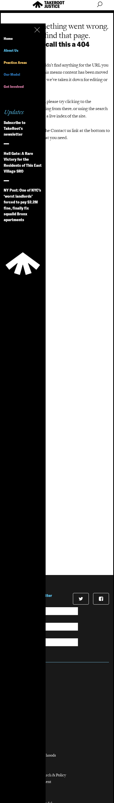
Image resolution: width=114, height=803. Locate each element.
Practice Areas (15, 62)
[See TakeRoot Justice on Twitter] (81, 599)
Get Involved (14, 86)
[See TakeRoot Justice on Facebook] (101, 599)
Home (8, 38)
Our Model (12, 74)
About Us (11, 50)
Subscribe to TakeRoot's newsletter (14, 128)
